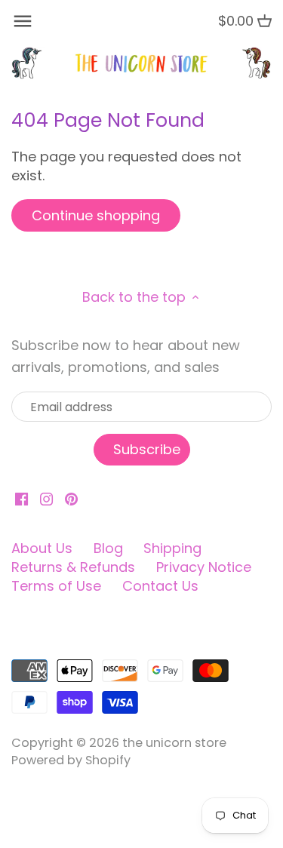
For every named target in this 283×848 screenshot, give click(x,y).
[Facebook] (21, 498)
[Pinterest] (71, 498)
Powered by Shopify (71, 760)
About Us (41, 548)
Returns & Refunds (73, 567)
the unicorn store (174, 742)
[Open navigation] (22, 21)
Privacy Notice (203, 567)
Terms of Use (56, 585)
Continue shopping (96, 215)
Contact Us (160, 585)
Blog (108, 548)
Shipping (172, 548)
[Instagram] (46, 498)
